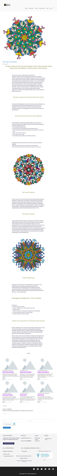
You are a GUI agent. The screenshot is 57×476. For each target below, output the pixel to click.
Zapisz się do (26, 440)
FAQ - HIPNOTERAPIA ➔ (8, 448)
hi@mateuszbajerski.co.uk (26, 438)
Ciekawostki (4, 372)
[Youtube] (53, 469)
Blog (51, 8)
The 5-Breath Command (6, 393)
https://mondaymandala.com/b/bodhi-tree (27, 75)
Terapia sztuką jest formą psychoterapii (19, 199)
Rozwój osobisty (11, 372)
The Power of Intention (24, 393)
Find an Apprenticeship (21, 291)
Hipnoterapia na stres (24, 370)
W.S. (6, 379)
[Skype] (49, 469)
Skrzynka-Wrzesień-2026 (8, 456)
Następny (28, 353)
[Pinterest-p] (41, 469)
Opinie (36, 8)
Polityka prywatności (24, 458)
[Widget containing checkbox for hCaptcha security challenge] (9, 424)
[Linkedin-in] (45, 469)
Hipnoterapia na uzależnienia (7, 370)
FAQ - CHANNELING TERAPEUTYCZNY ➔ (30, 448)
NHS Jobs (14, 291)
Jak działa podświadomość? (42, 370)
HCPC (37, 207)
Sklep (47, 8)
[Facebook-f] (34, 469)
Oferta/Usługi (37, 438)
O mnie (26, 8)
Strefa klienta (42, 8)
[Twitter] (38, 469)
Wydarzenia (37, 440)
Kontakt (36, 439)
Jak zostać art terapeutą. (9, 62)
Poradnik (7, 372)
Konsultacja (31, 8)
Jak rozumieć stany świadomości (43, 393)
